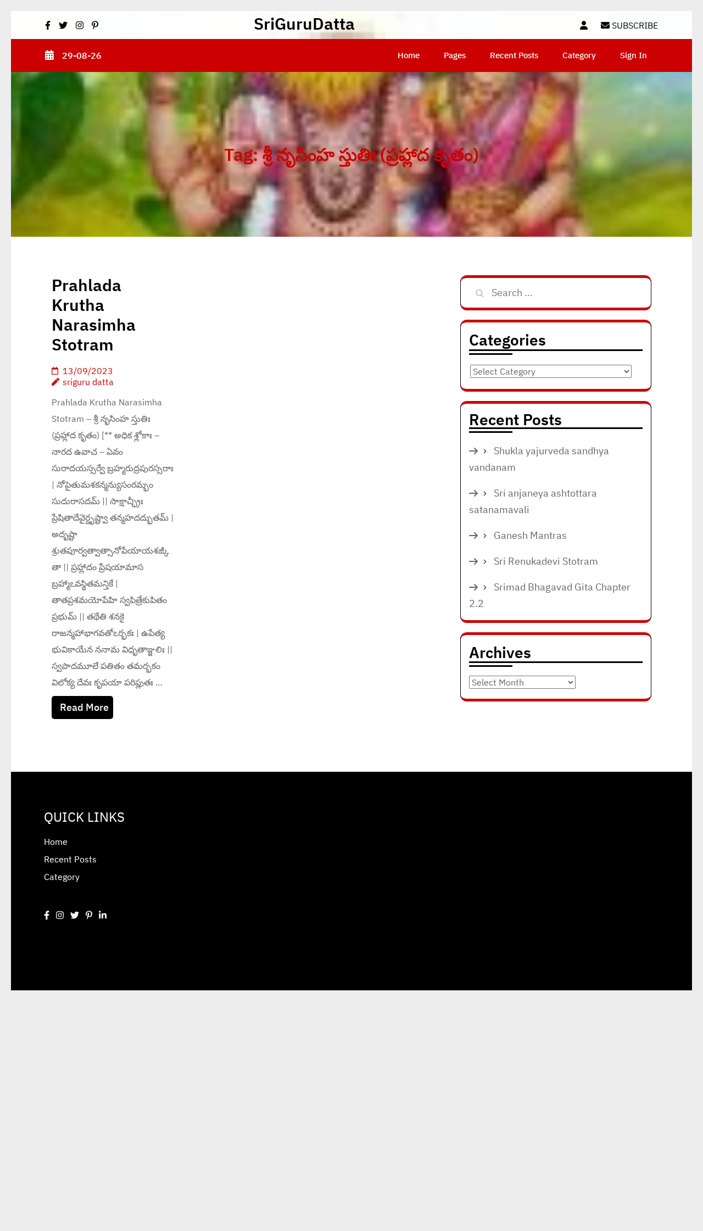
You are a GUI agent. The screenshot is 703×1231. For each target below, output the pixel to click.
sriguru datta (88, 381)
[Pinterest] (89, 915)
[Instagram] (60, 915)
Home (409, 55)
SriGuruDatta (304, 23)
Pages (455, 55)
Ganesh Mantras (530, 535)
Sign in (633, 55)
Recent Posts (514, 55)
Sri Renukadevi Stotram (546, 561)
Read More (84, 707)
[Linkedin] (103, 915)
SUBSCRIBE (634, 25)
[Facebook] (46, 915)
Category (579, 55)
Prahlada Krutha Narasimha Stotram (94, 314)
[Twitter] (74, 915)
